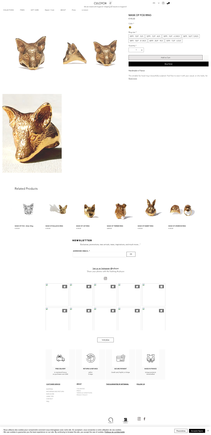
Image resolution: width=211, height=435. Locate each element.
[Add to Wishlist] (206, 57)
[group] (105, 212)
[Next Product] (199, 209)
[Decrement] (130, 50)
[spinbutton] (136, 50)
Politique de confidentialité (115, 432)
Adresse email (81, 251)
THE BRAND (81, 389)
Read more (133, 78)
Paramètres (180, 431)
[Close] (208, 431)
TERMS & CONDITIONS (84, 393)
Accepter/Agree (197, 431)
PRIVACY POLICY (82, 395)
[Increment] (141, 50)
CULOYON (100, 3)
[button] (168, 3)
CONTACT (49, 399)
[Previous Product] (11, 209)
